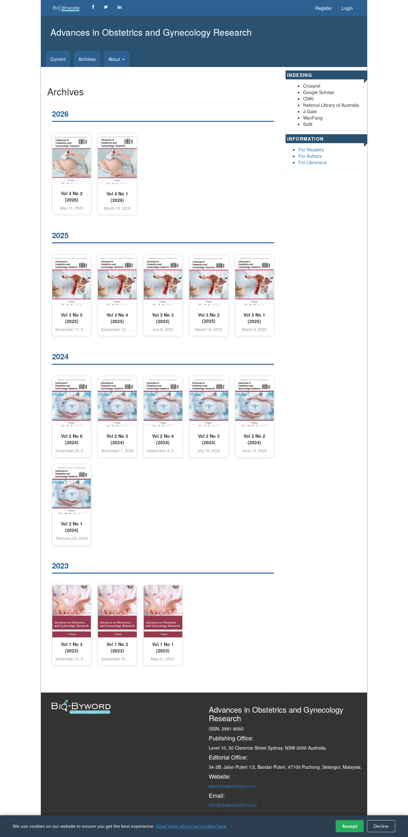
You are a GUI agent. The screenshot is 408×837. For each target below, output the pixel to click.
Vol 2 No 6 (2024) (72, 439)
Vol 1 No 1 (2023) (163, 647)
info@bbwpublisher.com (233, 805)
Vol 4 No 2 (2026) (72, 196)
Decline (381, 826)
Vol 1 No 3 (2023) (72, 647)
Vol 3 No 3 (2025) (163, 318)
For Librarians (312, 162)
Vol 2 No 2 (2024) (254, 439)
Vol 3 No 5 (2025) (72, 318)
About (114, 59)
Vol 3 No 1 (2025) (254, 318)
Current (58, 59)
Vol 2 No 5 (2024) (117, 439)
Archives (87, 59)
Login (347, 8)
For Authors (310, 156)
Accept (349, 826)
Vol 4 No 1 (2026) (117, 197)
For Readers (311, 149)
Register (323, 8)
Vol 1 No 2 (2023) (117, 647)
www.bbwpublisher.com (232, 786)
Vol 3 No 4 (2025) (117, 318)
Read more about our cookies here (191, 826)
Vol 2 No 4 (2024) (163, 439)
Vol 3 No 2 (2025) (209, 318)
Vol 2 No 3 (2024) (209, 439)
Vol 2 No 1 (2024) (72, 527)
